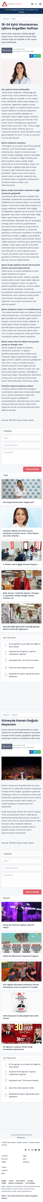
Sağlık (14, 19)
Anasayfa (5, 19)
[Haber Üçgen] (12, 4)
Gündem (15, 1135)
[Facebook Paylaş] (31, 56)
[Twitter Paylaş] (35, 56)
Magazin (15, 715)
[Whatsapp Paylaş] (39, 56)
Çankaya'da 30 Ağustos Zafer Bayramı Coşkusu (21, 11)
